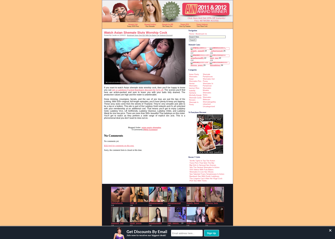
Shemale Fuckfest (150, 24)
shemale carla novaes (195, 99)
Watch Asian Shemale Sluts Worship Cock (135, 32)
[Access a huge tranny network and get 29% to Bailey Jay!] (167, 21)
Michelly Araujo (195, 95)
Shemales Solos (207, 94)
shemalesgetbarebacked (209, 103)
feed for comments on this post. (119, 146)
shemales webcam (207, 98)
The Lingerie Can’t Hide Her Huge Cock (205, 178)
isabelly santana (192, 91)
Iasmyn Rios (194, 88)
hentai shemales (193, 84)
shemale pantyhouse (208, 75)
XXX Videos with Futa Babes (201, 170)
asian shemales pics (195, 80)
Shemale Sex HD (167, 24)
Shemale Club (133, 24)
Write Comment (151, 130)
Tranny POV (184, 24)
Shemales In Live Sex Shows (201, 172)
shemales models (207, 89)
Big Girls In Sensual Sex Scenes (202, 165)
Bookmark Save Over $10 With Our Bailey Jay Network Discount (149, 35)
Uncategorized (209, 106)
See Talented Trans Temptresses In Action (206, 174)
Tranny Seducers (202, 24)
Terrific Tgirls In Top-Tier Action (202, 161)
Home (191, 34)
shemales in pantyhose (208, 84)
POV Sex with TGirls (198, 181)
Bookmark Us (201, 34)
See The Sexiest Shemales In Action (204, 167)
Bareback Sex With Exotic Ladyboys (204, 176)
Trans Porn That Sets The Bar (201, 163)
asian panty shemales (151, 127)
